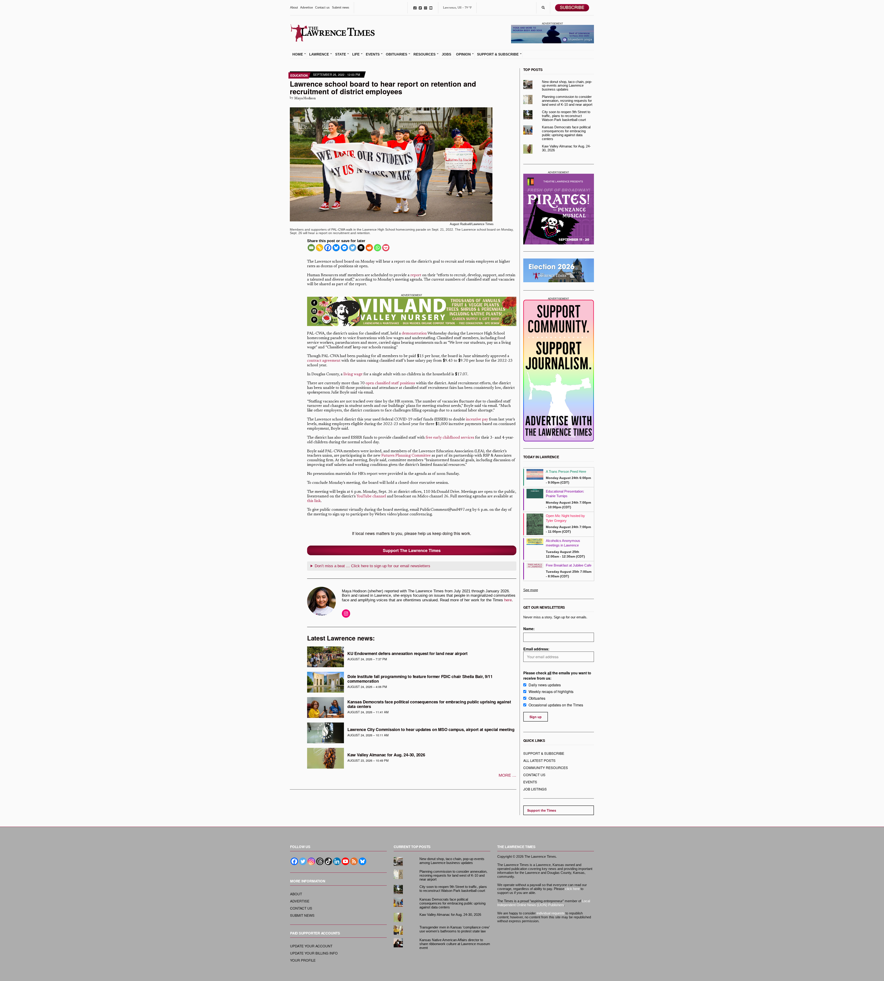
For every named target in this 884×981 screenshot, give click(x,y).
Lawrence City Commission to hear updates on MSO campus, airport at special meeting (431, 729)
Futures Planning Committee (406, 456)
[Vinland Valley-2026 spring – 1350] (411, 311)
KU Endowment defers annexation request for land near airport (407, 653)
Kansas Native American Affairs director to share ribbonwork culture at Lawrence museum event (454, 944)
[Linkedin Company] (337, 861)
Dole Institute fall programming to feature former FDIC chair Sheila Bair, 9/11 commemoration (420, 678)
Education (299, 75)
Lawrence (319, 54)
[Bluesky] (336, 247)
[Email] (311, 247)
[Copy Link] (319, 247)
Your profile (303, 960)
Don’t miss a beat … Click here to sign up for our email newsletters (372, 566)
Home (297, 54)
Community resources (545, 767)
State (340, 54)
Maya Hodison (305, 98)
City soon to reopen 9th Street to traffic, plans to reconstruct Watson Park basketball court (566, 116)
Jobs (446, 54)
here (508, 600)
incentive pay (477, 420)
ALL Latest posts (539, 760)
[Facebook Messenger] (344, 247)
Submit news (340, 7)
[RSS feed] (354, 861)
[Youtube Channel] (345, 861)
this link (314, 501)
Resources (424, 54)
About (294, 7)
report (415, 275)
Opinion (463, 54)
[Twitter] (352, 247)
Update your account (311, 945)
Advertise (306, 7)
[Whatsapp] (377, 247)
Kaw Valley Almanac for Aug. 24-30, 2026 (386, 755)
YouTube (431, 7)
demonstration (414, 334)
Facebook (415, 7)
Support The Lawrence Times (412, 550)
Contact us (322, 7)
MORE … (507, 775)
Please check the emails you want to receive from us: (557, 675)
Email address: (536, 649)
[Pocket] (386, 247)
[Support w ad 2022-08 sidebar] (558, 370)
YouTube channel (371, 497)
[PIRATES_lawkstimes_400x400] (558, 209)
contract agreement (323, 361)
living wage (353, 374)
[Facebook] (328, 247)
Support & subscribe (543, 753)
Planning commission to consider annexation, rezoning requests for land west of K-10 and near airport (567, 100)
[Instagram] (311, 861)
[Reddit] (369, 247)
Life (356, 54)
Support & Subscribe (498, 54)
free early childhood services (450, 438)
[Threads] (320, 861)
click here (572, 889)
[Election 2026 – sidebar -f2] (558, 270)
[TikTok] (328, 861)
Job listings (535, 789)
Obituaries (396, 54)
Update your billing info (314, 953)
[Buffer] (361, 247)
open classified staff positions (390, 383)
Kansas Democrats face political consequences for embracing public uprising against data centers (429, 704)
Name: (529, 628)
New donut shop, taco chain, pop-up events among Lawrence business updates (567, 85)
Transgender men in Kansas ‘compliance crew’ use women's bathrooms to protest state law (454, 929)
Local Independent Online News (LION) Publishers (543, 903)
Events (373, 54)
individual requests (550, 913)
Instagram (425, 7)
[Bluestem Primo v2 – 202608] (552, 33)
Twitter (420, 7)
